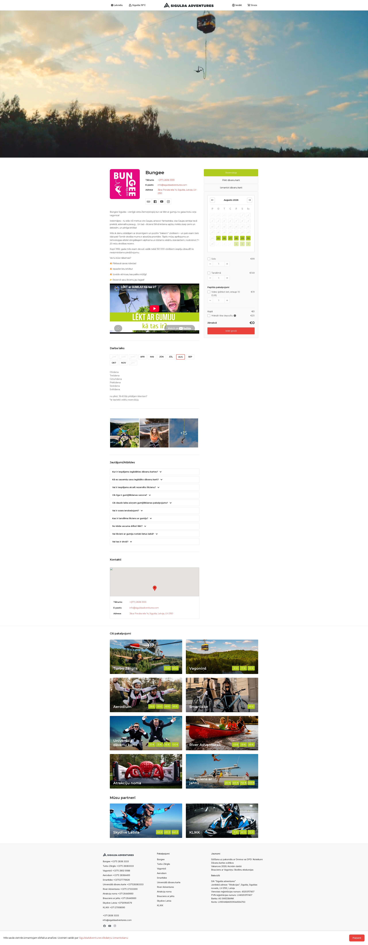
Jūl (171, 356)
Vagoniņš (161, 868)
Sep (190, 356)
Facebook (104, 926)
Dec (133, 362)
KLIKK (160, 905)
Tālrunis (149, 180)
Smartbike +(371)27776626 (116, 879)
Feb (123, 356)
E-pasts (149, 185)
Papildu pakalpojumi (218, 287)
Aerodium (161, 873)
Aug (180, 357)
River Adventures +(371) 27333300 (120, 889)
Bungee (161, 859)
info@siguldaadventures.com (172, 185)
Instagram (115, 926)
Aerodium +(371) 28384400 (116, 875)
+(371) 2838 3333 (166, 180)
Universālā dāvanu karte (168, 882)
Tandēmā (216, 273)
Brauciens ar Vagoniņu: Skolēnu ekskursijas (232, 869)
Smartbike (162, 877)
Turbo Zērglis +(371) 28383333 (118, 866)
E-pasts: (117, 608)
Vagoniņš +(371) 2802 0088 (116, 870)
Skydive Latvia (164, 900)
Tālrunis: (117, 602)
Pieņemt (357, 938)
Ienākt (238, 5)
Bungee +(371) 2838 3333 (116, 861)
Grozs (254, 5)
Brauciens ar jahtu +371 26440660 (119, 898)
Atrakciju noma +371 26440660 (118, 893)
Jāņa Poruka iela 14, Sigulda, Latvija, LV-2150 (151, 613)
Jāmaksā (212, 323)
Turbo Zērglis (163, 864)
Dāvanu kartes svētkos (222, 862)
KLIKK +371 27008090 (114, 907)
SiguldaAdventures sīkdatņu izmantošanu (103, 938)
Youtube (109, 926)
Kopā (210, 311)
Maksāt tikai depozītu (227, 315)
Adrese (149, 190)
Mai (152, 356)
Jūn (161, 356)
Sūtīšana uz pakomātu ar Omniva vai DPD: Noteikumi (237, 859)
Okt (114, 362)
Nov (123, 362)
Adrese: (117, 613)
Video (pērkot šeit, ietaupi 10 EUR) (225, 294)
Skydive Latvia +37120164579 (117, 902)
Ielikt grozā (231, 331)
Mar (133, 356)
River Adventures (165, 887)
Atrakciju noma (164, 891)
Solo (213, 259)
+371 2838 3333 (111, 915)
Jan (114, 356)
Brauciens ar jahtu (165, 896)
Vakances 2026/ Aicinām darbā (226, 866)
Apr (142, 356)
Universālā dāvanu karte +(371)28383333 (123, 884)
